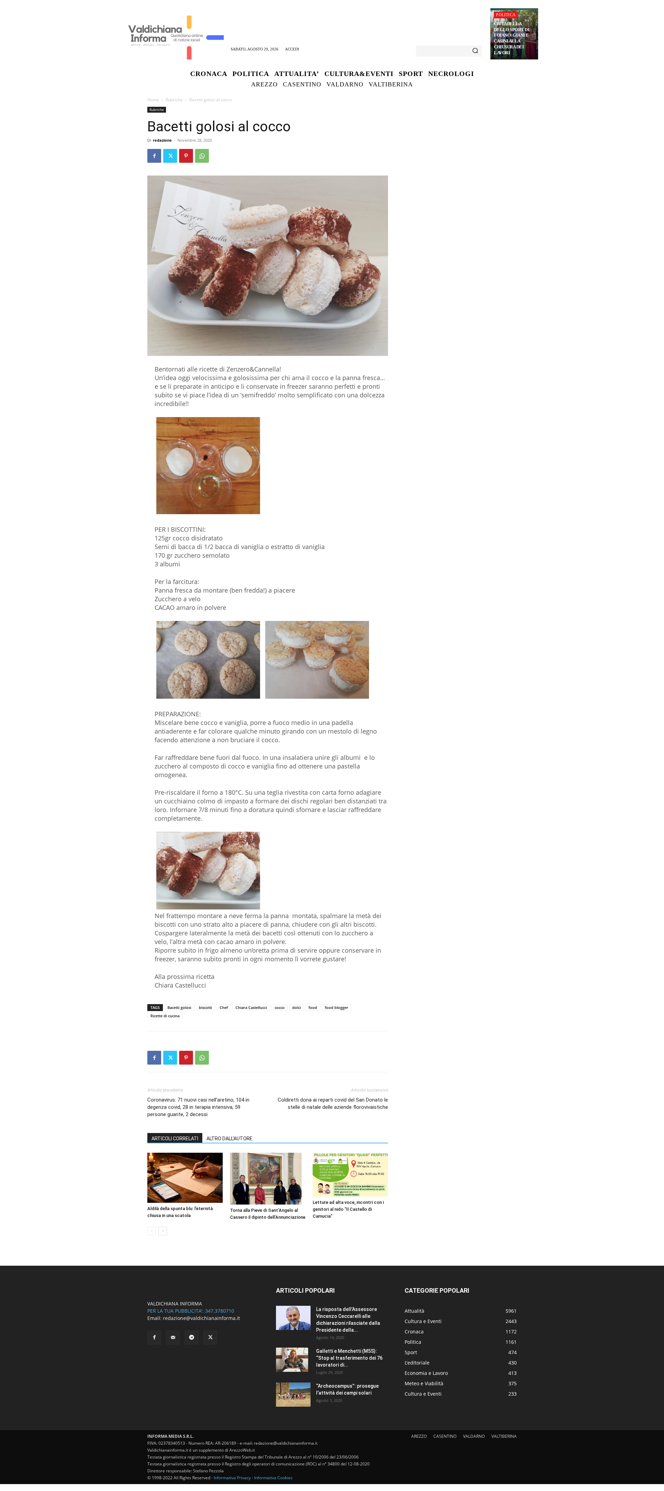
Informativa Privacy (232, 1478)
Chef (224, 1007)
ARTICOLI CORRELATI (174, 1138)
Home (153, 100)
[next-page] (162, 1231)
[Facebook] (154, 156)
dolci (296, 1007)
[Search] (475, 51)
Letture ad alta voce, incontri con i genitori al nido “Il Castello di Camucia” (348, 1209)
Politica (506, 14)
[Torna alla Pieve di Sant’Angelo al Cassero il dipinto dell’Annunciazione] (267, 1179)
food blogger (336, 1007)
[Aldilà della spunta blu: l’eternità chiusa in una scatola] (185, 1178)
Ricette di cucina (164, 1015)
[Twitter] (170, 156)
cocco (280, 1007)
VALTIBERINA (504, 1436)
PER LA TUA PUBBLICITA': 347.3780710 (190, 1311)
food (312, 1007)
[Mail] (173, 1337)
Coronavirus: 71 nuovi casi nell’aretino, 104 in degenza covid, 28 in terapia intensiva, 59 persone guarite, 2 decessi (198, 1107)
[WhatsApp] (202, 156)
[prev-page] (151, 1231)
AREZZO (419, 1436)
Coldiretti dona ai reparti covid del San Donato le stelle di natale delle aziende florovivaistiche (333, 1103)
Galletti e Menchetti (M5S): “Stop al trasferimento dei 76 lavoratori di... (349, 1358)
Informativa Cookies (273, 1478)
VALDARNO (474, 1436)
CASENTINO (444, 1436)
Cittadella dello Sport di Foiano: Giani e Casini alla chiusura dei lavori (511, 38)
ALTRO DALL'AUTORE (229, 1138)
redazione (162, 140)
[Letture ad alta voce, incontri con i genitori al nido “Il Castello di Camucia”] (350, 1175)
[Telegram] (192, 1337)
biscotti (205, 1007)
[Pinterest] (186, 156)
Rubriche (174, 100)
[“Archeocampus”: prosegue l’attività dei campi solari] (293, 1395)
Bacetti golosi (179, 1007)
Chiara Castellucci (251, 1007)
